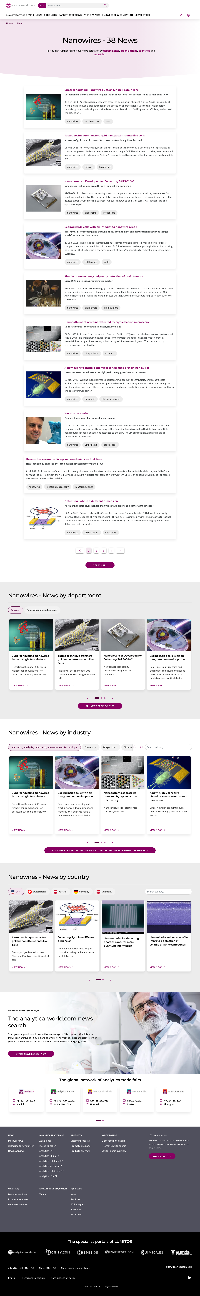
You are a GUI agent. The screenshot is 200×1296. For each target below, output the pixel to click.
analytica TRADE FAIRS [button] (20, 14)
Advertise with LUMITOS (21, 1268)
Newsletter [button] (142, 14)
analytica (44, 1150)
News (73, 1194)
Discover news (15, 1140)
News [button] (39, 14)
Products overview (80, 1150)
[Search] (105, 6)
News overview (16, 1150)
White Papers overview (114, 1150)
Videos (42, 1194)
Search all (100, 565)
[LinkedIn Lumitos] (190, 1277)
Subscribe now (162, 1156)
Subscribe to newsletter (21, 1145)
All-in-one (76, 1214)
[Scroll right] (140, 747)
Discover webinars (17, 1194)
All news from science (100, 706)
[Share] (180, 15)
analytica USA (46, 1176)
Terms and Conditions (33, 1277)
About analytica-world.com (75, 1268)
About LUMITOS (47, 1268)
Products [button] (50, 14)
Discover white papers (113, 1140)
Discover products (80, 1140)
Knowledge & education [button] (117, 14)
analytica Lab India (49, 1161)
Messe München (47, 1145)
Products (75, 1199)
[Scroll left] (135, 747)
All (41, 5)
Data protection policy (63, 1277)
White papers (78, 1204)
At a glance (45, 1140)
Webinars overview (18, 1204)
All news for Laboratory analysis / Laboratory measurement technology (100, 850)
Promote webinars (18, 1199)
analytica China (47, 1155)
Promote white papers (114, 1145)
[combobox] (168, 747)
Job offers (76, 1209)
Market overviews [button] (70, 14)
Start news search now (31, 1053)
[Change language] (188, 15)
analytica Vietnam (49, 1166)
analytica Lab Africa (50, 1171)
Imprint (12, 1277)
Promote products (80, 1145)
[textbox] (168, 747)
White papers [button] (92, 14)
